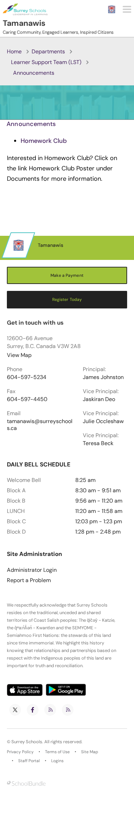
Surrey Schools (26, 742)
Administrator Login (32, 570)
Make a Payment (67, 275)
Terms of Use (57, 751)
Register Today (67, 299)
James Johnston (103, 377)
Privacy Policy (20, 751)
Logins (57, 760)
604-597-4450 (27, 399)
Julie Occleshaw (103, 421)
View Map (19, 355)
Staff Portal (29, 760)
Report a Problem (29, 580)
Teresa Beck (98, 443)
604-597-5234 (26, 377)
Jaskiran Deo (99, 399)
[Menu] (127, 9)
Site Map (89, 751)
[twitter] (15, 710)
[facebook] (32, 710)
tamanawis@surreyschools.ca (39, 425)
